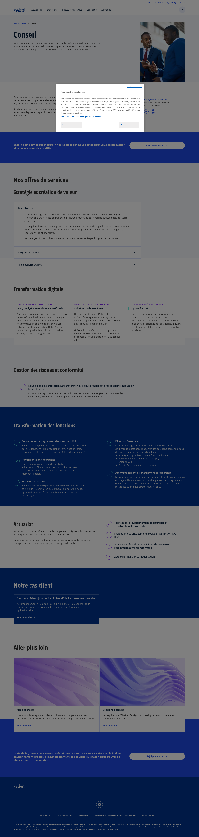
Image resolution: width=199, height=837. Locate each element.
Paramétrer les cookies (129, 125)
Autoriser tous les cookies (71, 125)
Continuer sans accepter (134, 87)
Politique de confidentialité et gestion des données (81, 116)
